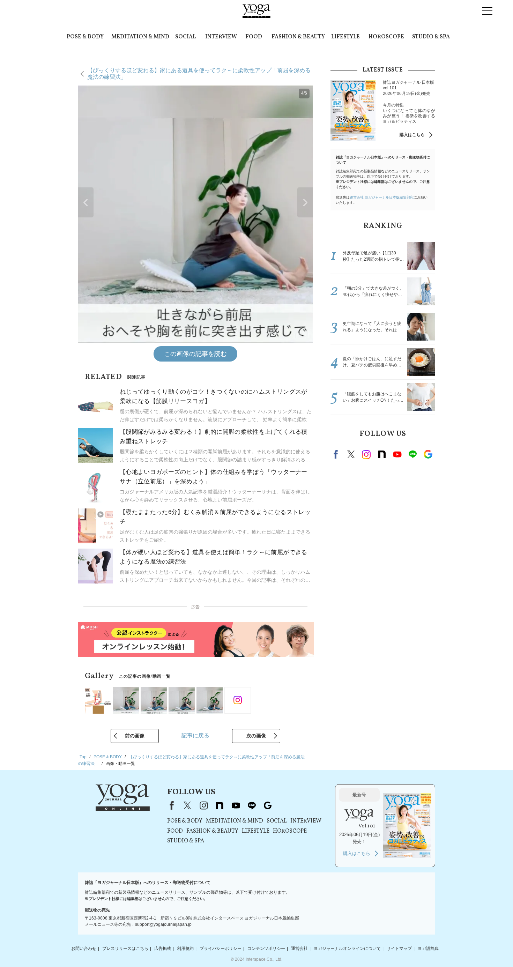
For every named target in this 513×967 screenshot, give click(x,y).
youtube (235, 805)
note (381, 454)
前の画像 (134, 735)
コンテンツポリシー (266, 948)
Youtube (397, 454)
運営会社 (299, 948)
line (412, 454)
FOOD (253, 37)
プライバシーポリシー (220, 948)
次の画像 (256, 735)
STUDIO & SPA (431, 37)
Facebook (336, 454)
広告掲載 (162, 948)
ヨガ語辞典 (428, 948)
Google (427, 454)
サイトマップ (399, 948)
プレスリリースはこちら (125, 948)
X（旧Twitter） (187, 805)
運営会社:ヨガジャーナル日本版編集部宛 (382, 197)
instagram (366, 454)
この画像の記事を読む (195, 353)
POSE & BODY (85, 37)
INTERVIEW (221, 37)
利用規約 (185, 948)
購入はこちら (412, 134)
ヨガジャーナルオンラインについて (347, 948)
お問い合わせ (83, 948)
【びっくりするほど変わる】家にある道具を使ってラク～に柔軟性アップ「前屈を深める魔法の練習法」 (199, 73)
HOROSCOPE (386, 37)
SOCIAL (185, 37)
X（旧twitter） (351, 454)
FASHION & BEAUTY (298, 37)
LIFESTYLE (345, 37)
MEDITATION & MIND (140, 37)
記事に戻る (195, 735)
